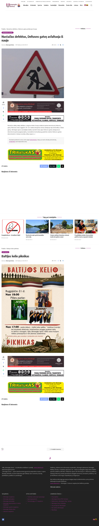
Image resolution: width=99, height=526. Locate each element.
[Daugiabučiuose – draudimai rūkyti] (13, 226)
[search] (91, 5)
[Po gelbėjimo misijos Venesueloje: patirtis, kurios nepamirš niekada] (86, 226)
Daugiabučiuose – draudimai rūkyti (11, 235)
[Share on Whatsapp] (3, 115)
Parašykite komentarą (56, 449)
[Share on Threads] (62, 166)
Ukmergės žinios (10, 45)
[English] (85, 5)
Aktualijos (5, 252)
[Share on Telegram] (63, 45)
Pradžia (3, 29)
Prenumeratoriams (7, 32)
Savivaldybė (6, 461)
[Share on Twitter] (60, 45)
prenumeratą (33, 139)
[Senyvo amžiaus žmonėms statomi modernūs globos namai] (61, 226)
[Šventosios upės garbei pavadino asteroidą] (37, 226)
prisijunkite (12, 141)
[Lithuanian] (87, 5)
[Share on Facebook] (58, 45)
